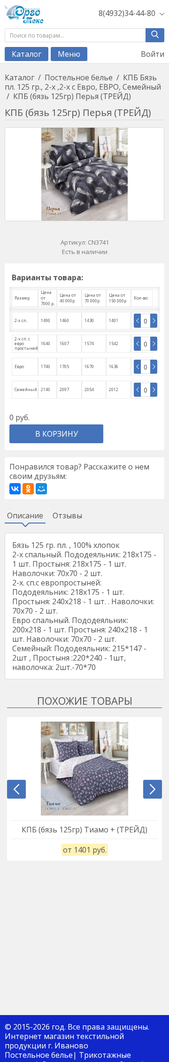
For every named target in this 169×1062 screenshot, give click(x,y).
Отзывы (67, 516)
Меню (69, 54)
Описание (25, 516)
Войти (151, 54)
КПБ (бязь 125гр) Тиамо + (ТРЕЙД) (84, 829)
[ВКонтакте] (15, 488)
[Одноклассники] (28, 488)
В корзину (56, 434)
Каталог (26, 54)
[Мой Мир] (41, 488)
